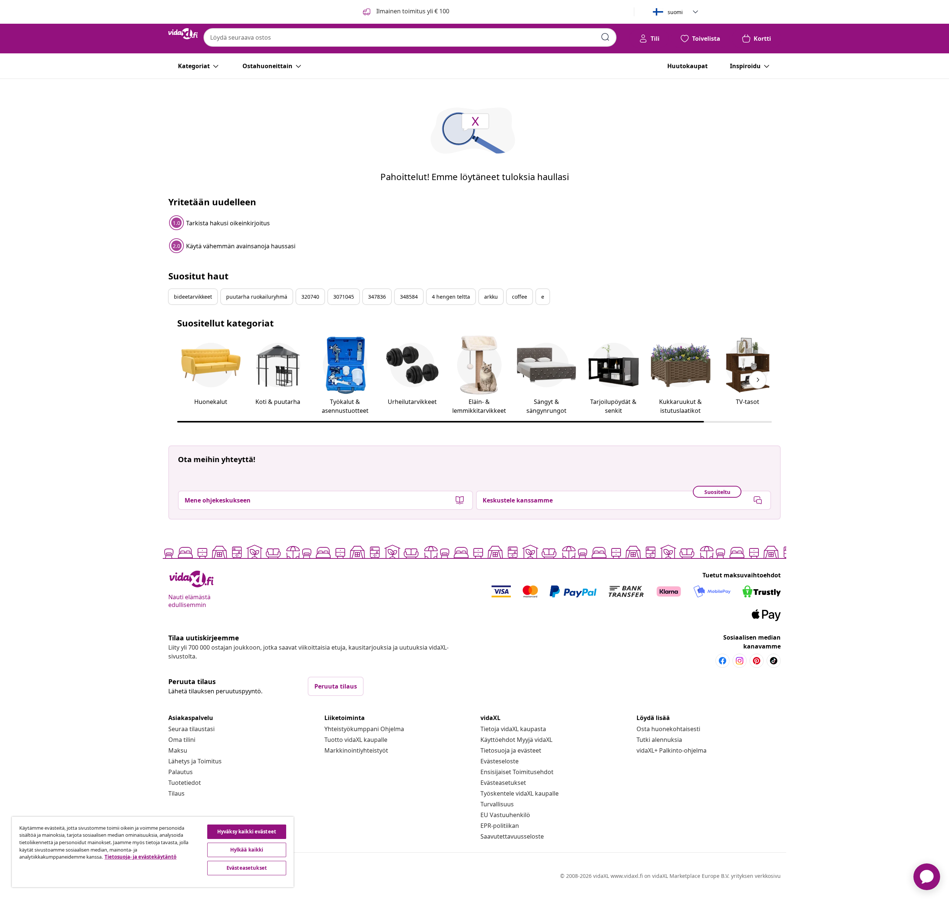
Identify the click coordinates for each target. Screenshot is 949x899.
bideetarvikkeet (193, 296)
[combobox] (410, 37)
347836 (377, 296)
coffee (519, 296)
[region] (153, 852)
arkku (491, 296)
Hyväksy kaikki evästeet (246, 831)
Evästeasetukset (503, 783)
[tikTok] (773, 660)
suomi (675, 12)
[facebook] (722, 660)
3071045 (343, 296)
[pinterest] (756, 660)
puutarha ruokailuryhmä (256, 296)
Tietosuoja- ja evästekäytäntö (140, 856)
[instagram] (739, 660)
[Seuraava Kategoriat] (758, 380)
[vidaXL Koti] (183, 33)
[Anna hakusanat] (605, 37)
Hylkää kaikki (247, 849)
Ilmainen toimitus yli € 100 (412, 11)
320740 (310, 296)
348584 (409, 296)
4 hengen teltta (451, 296)
